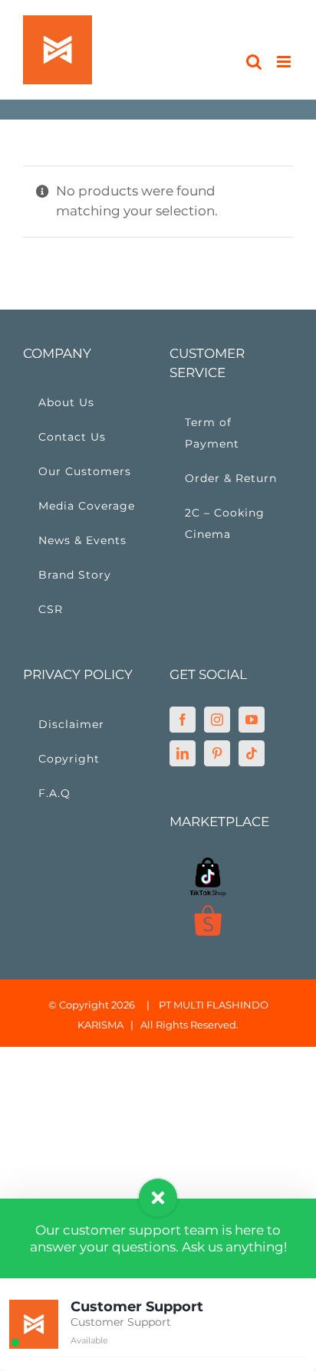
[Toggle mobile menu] (285, 62)
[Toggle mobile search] (254, 62)
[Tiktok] (252, 753)
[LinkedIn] (183, 753)
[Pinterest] (217, 753)
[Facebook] (183, 720)
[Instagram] (217, 720)
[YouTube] (252, 720)
